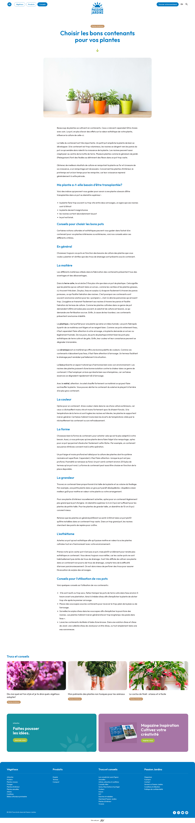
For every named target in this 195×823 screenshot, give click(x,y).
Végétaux (19, 4)
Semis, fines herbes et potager (109, 787)
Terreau (55, 779)
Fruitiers (10, 779)
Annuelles (102, 779)
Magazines (148, 777)
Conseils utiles (103, 784)
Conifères (10, 794)
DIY (100, 794)
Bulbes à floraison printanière (17, 797)
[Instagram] (178, 813)
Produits (31, 4)
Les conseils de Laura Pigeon (109, 777)
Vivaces (101, 804)
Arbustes (10, 777)
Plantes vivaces (12, 782)
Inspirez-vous (148, 740)
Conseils (42, 4)
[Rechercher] (185, 2)
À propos (147, 779)
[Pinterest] (186, 813)
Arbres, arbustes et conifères (109, 782)
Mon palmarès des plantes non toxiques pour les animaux (96, 694)
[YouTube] (182, 813)
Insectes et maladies (106, 797)
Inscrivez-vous (20, 740)
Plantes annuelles (13, 789)
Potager (10, 784)
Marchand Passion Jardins (107, 799)
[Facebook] (174, 813)
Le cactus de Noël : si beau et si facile (147, 694)
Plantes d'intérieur (97, 26)
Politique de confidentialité (153, 789)
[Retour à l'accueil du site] (97, 10)
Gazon (101, 792)
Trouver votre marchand (168, 4)
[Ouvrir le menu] (9, 4)
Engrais (55, 777)
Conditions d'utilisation (152, 787)
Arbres (9, 792)
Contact (147, 782)
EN (182, 4)
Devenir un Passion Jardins (153, 784)
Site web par (95, 820)
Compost (56, 782)
